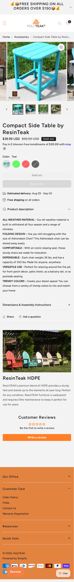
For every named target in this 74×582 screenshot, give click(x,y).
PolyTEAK (19, 553)
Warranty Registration (16, 513)
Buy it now (37, 183)
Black (35, 164)
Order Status (10, 497)
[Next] (67, 109)
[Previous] (6, 109)
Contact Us (9, 508)
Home (6, 36)
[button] (67, 23)
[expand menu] (5, 23)
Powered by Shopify (15, 558)
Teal (6, 164)
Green (16, 164)
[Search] (60, 23)
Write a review (37, 437)
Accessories (21, 36)
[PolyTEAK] (36, 23)
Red (26, 164)
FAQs (6, 502)
